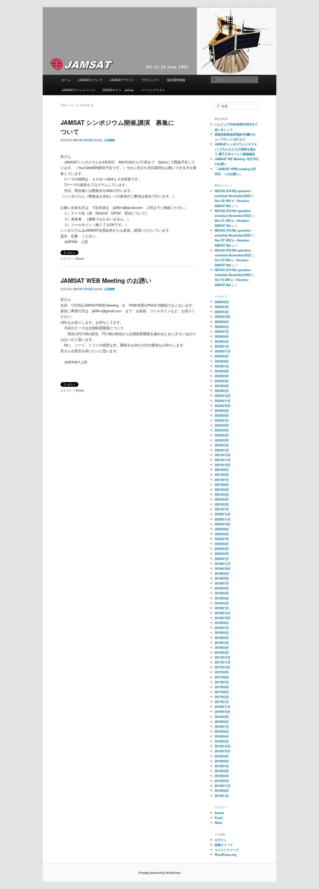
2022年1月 (222, 450)
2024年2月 (222, 341)
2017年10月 (222, 667)
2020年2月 (222, 553)
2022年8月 (222, 415)
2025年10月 (222, 316)
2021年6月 (222, 484)
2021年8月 (222, 474)
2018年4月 (222, 642)
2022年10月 (222, 405)
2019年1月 (222, 608)
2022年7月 (222, 420)
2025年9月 (222, 321)
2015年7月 (222, 766)
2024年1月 (222, 346)
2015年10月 (222, 751)
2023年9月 (222, 356)
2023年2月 (222, 390)
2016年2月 (222, 741)
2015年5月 (222, 771)
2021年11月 (222, 460)
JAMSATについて (90, 80)
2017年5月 (222, 692)
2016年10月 (222, 711)
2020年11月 (222, 519)
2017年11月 (222, 662)
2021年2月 (222, 504)
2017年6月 (222, 687)
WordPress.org (225, 854)
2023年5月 (222, 376)
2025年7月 (222, 331)
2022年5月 (222, 430)
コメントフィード (227, 849)
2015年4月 (222, 776)
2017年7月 (222, 682)
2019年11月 (222, 563)
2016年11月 (222, 706)
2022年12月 (222, 395)
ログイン (221, 840)
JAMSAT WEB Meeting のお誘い (106, 280)
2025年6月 (222, 336)
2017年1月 (222, 701)
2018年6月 (222, 632)
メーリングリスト (153, 90)
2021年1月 (222, 509)
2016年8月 (222, 721)
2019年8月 (222, 578)
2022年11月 (222, 400)
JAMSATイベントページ (78, 90)
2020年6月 (222, 543)
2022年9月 (222, 410)
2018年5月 (222, 637)
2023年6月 (222, 371)
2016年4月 (222, 736)
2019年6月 (222, 588)
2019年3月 (222, 598)
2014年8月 (222, 790)
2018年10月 (222, 618)
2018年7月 (222, 627)
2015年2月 (222, 780)
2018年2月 (222, 652)
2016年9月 (222, 716)
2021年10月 (222, 464)
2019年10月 (222, 568)
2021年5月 (222, 489)
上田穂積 (109, 140)
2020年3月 (222, 548)
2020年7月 (222, 539)
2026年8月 (222, 302)
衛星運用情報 (176, 80)
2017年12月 (222, 657)
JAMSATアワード (122, 80)
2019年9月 (222, 573)
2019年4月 (222, 593)
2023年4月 (222, 381)
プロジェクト (151, 80)
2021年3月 (222, 499)
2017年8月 (222, 677)
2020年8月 (222, 534)
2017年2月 (222, 697)
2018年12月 (222, 613)
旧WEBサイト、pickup (118, 90)
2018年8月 (222, 622)
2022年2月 (222, 445)
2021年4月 (222, 494)
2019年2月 (222, 603)
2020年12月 (222, 514)
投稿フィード (224, 844)
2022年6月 (222, 425)
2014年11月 (222, 785)
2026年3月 (222, 311)
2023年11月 (222, 351)
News (218, 822)
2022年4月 (222, 435)
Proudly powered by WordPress (159, 873)
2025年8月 (222, 326)
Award (219, 812)
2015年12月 (222, 746)
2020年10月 (222, 524)
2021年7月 (222, 479)
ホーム (66, 80)
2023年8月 (222, 361)
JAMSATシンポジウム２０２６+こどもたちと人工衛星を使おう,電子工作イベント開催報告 (238, 149)
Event (80, 258)
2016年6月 (222, 731)
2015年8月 (222, 761)
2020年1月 (222, 558)
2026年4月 (222, 307)
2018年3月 (222, 647)
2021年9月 (222, 469)
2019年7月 (222, 583)
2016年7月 (222, 726)
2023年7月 (222, 366)
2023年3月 (222, 386)
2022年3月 (222, 440)
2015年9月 (222, 756)
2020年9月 (222, 529)
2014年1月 (222, 795)
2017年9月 (222, 672)
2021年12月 (222, 455)
